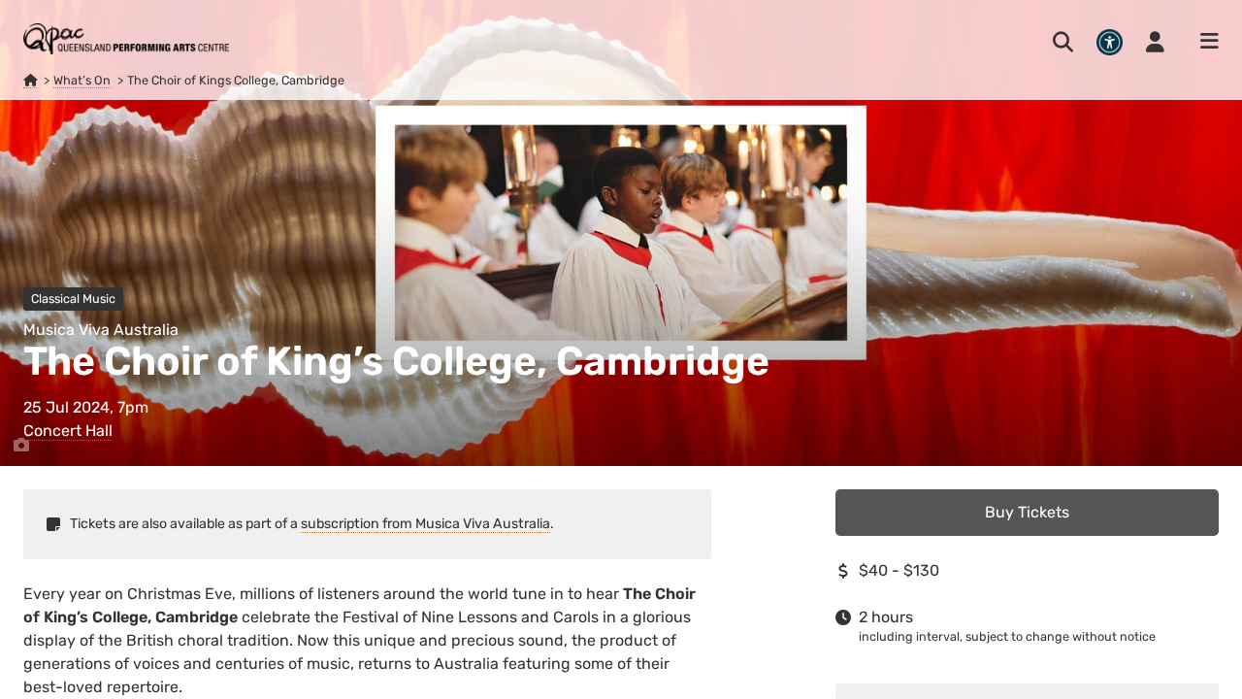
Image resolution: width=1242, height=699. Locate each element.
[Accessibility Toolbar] (1109, 42)
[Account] (1155, 41)
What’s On (82, 80)
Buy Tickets (1027, 512)
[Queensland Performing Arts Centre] (30, 80)
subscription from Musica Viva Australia (425, 524)
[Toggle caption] (21, 445)
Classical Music (73, 298)
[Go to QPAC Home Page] (126, 38)
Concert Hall (68, 430)
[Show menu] (1203, 41)
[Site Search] (1063, 41)
